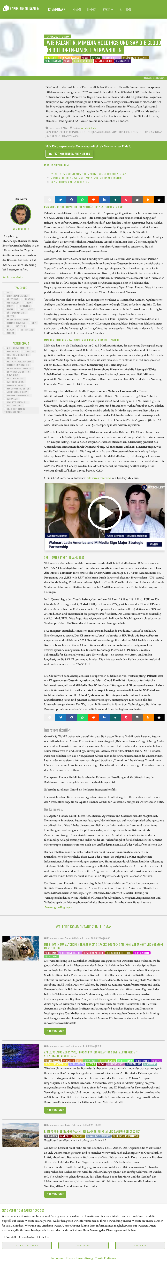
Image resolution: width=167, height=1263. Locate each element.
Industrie (20, 326)
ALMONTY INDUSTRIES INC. (18, 395)
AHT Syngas (12, 299)
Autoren (125, 9)
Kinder (10, 309)
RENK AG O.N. (12, 351)
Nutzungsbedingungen (58, 907)
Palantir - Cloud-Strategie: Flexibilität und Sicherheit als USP (88, 174)
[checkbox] (3, 1237)
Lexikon (92, 9)
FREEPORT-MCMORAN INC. (18, 365)
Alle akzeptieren (27, 1245)
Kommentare (56, 9)
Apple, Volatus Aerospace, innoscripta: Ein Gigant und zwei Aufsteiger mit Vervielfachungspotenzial (91, 1054)
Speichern (83, 1245)
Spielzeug (25, 306)
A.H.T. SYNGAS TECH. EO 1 (18, 348)
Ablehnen (140, 1245)
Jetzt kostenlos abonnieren (71, 153)
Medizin (10, 329)
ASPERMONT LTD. (14, 405)
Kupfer (10, 316)
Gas (9, 292)
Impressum (57, 1258)
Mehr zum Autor (13, 277)
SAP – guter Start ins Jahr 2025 (70, 182)
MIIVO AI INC (12, 375)
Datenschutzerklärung (79, 1258)
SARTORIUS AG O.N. (15, 382)
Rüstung (29, 299)
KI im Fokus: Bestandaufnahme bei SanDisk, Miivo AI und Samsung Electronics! (92, 1131)
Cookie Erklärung (105, 1258)
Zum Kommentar (55, 1031)
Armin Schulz (88, 128)
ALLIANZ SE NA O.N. (15, 385)
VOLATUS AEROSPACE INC (18, 354)
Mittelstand (27, 329)
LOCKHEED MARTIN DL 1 (17, 402)
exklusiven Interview (99, 478)
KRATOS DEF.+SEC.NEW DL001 (19, 361)
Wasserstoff (26, 309)
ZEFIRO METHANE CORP (17, 392)
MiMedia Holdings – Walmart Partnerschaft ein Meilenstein (86, 178)
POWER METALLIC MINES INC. (19, 368)
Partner (108, 9)
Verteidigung (13, 302)
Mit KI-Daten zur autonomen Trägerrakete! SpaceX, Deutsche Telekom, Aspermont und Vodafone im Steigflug (104, 946)
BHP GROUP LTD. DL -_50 (18, 371)
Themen (76, 9)
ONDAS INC (11, 358)
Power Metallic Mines (17, 319)
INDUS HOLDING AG (15, 378)
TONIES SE (29, 351)
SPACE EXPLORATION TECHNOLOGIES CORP (14, 410)
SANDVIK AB (12, 398)
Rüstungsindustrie (16, 312)
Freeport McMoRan (16, 322)
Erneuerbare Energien (17, 295)
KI (8, 326)
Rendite (10, 333)
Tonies (10, 306)
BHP (33, 322)
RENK (28, 302)
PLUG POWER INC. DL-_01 (18, 388)
